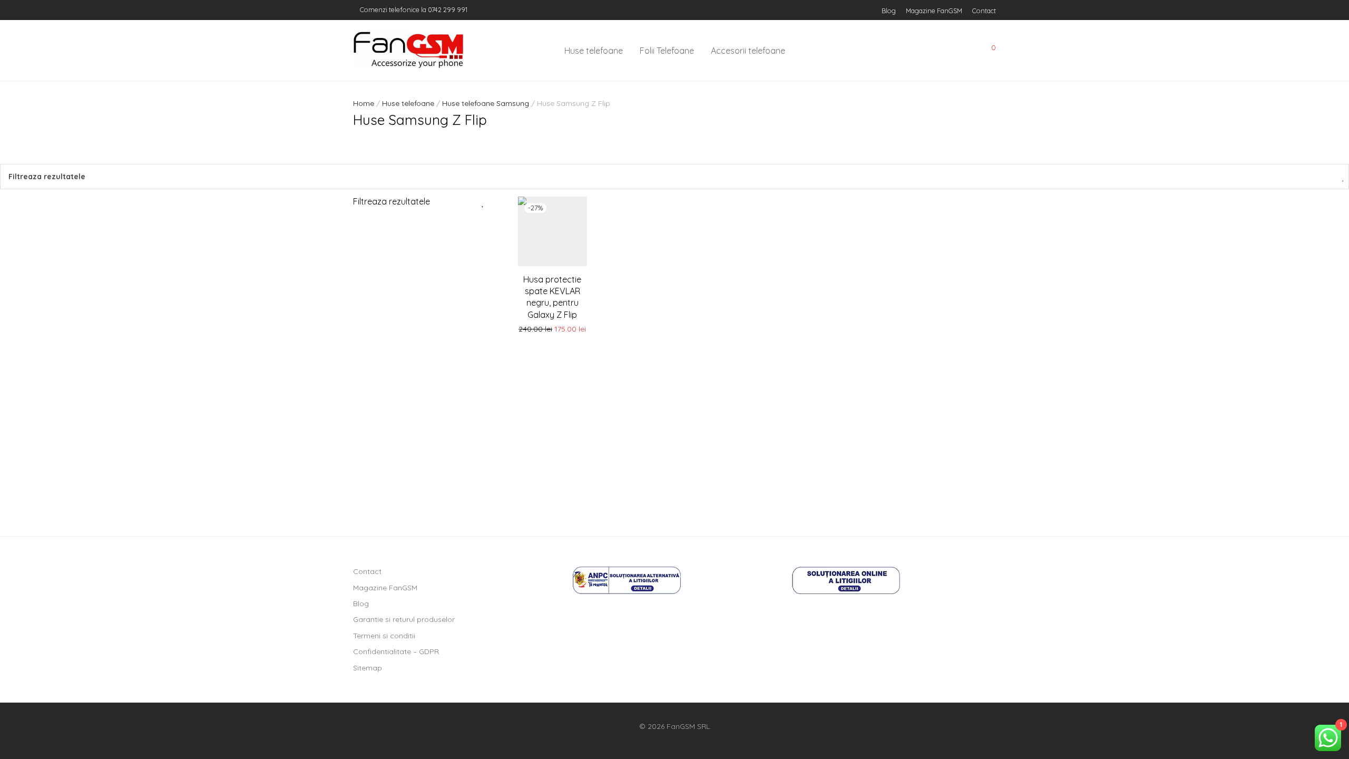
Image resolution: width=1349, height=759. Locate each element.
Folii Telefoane (667, 50)
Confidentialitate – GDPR (396, 651)
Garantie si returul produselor (404, 619)
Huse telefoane (593, 50)
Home (363, 103)
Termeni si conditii (384, 635)
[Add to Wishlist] (573, 209)
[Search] (916, 51)
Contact (984, 10)
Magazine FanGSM (934, 10)
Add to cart (552, 329)
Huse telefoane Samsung (485, 103)
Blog (889, 10)
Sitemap (367, 668)
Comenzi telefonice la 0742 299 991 (412, 9)
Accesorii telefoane (748, 50)
